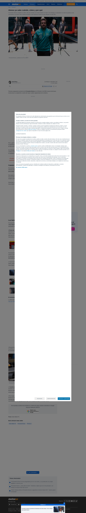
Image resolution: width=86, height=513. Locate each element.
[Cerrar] (64, 503)
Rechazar (39, 398)
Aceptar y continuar (63, 398)
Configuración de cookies (21, 130)
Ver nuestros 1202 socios (21, 167)
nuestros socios (34, 145)
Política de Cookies (32, 129)
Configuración (51, 398)
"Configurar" (18, 150)
